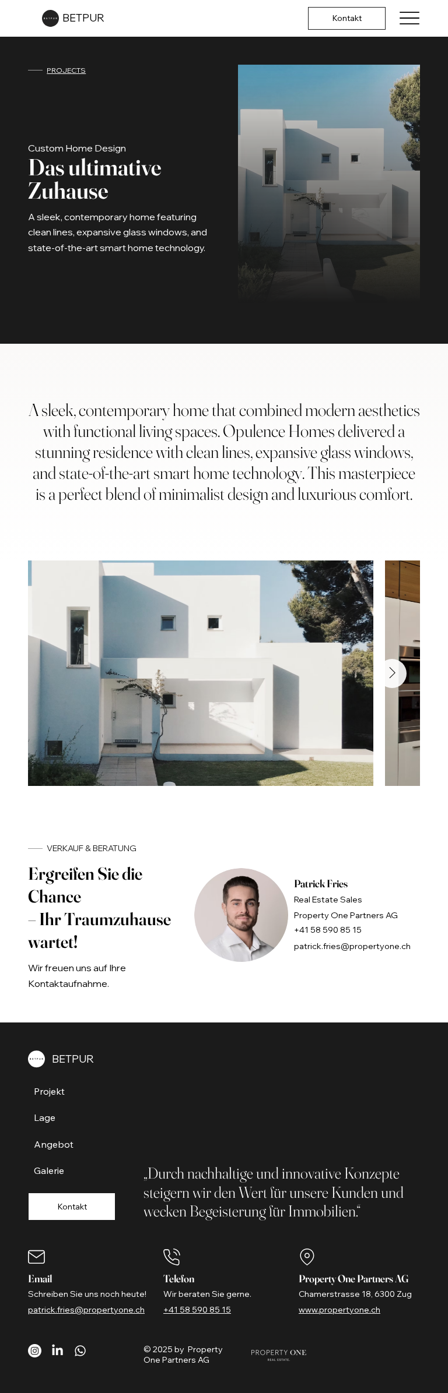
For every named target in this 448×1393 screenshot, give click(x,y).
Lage (44, 1117)
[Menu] (409, 18)
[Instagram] (34, 1350)
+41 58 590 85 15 (328, 930)
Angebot (54, 1144)
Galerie (49, 1170)
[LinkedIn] (57, 1350)
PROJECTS (66, 70)
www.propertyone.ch (339, 1309)
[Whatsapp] (80, 1350)
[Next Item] (392, 673)
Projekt (49, 1091)
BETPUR (83, 17)
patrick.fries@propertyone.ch (352, 946)
